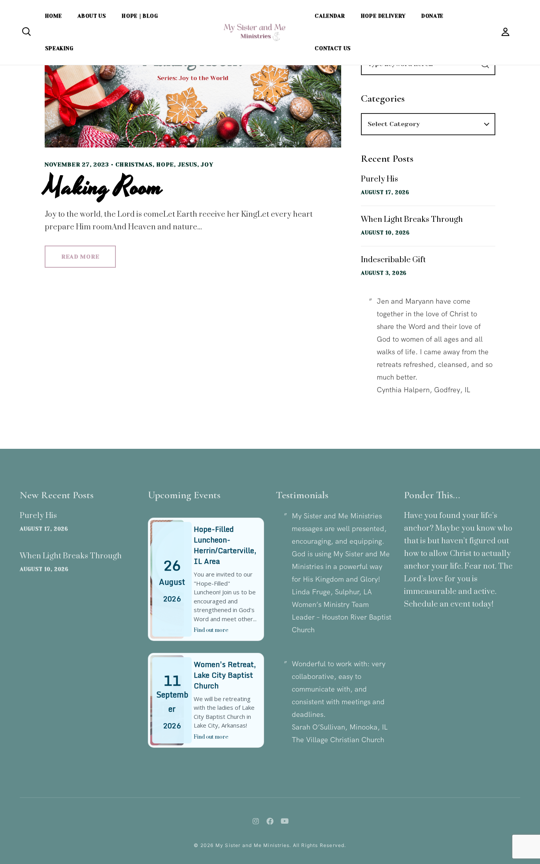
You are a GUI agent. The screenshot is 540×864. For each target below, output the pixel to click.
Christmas (134, 164)
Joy (207, 164)
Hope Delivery (383, 16)
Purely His (379, 179)
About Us (91, 16)
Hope (165, 164)
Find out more (211, 630)
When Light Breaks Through (412, 220)
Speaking (59, 48)
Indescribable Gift (393, 260)
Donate (432, 16)
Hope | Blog (140, 16)
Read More (80, 256)
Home (53, 16)
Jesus (188, 164)
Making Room (103, 187)
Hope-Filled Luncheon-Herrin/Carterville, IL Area (225, 545)
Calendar (330, 16)
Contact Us (333, 48)
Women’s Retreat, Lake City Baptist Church (225, 675)
